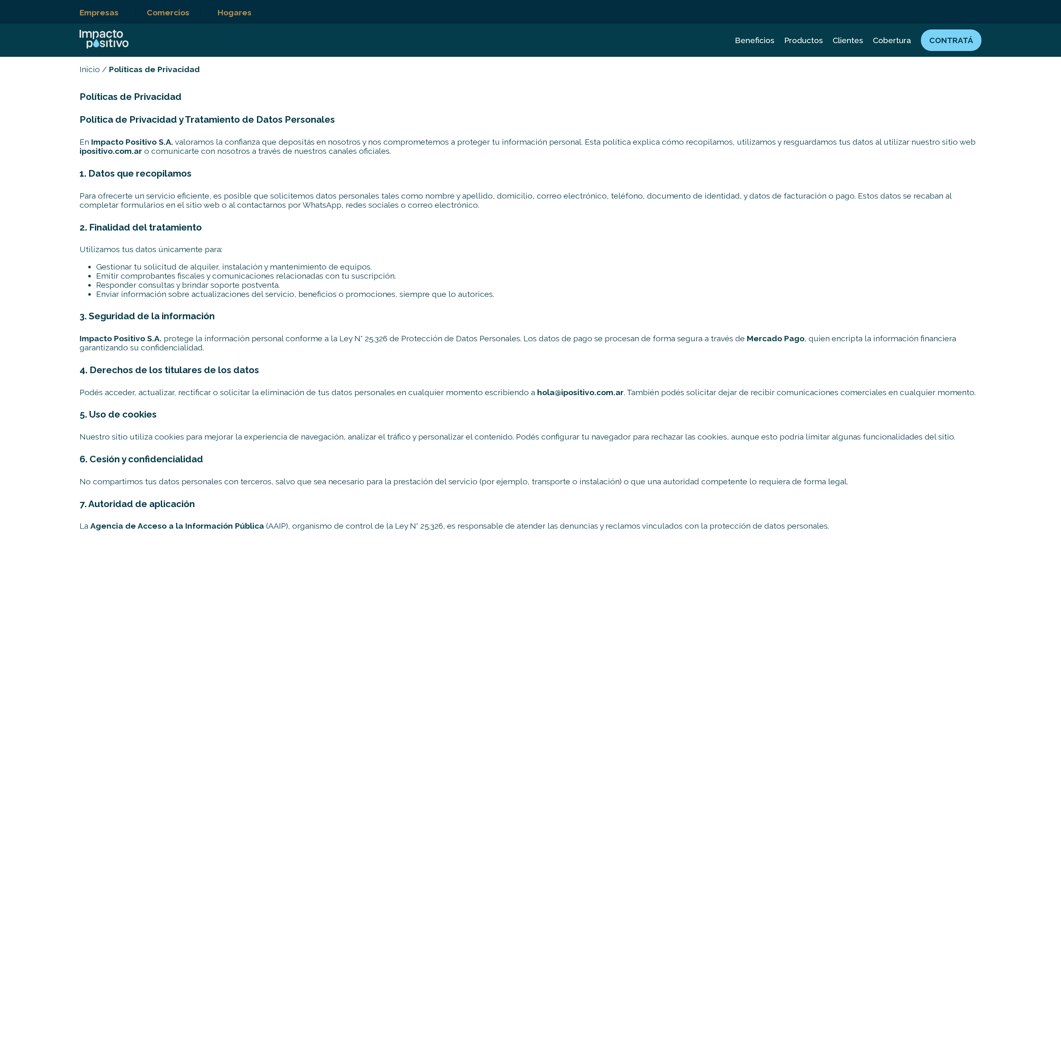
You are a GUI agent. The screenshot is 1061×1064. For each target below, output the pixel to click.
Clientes (848, 40)
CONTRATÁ (951, 40)
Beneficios (754, 40)
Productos (803, 40)
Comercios (168, 12)
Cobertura (892, 40)
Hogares (235, 12)
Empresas (99, 12)
